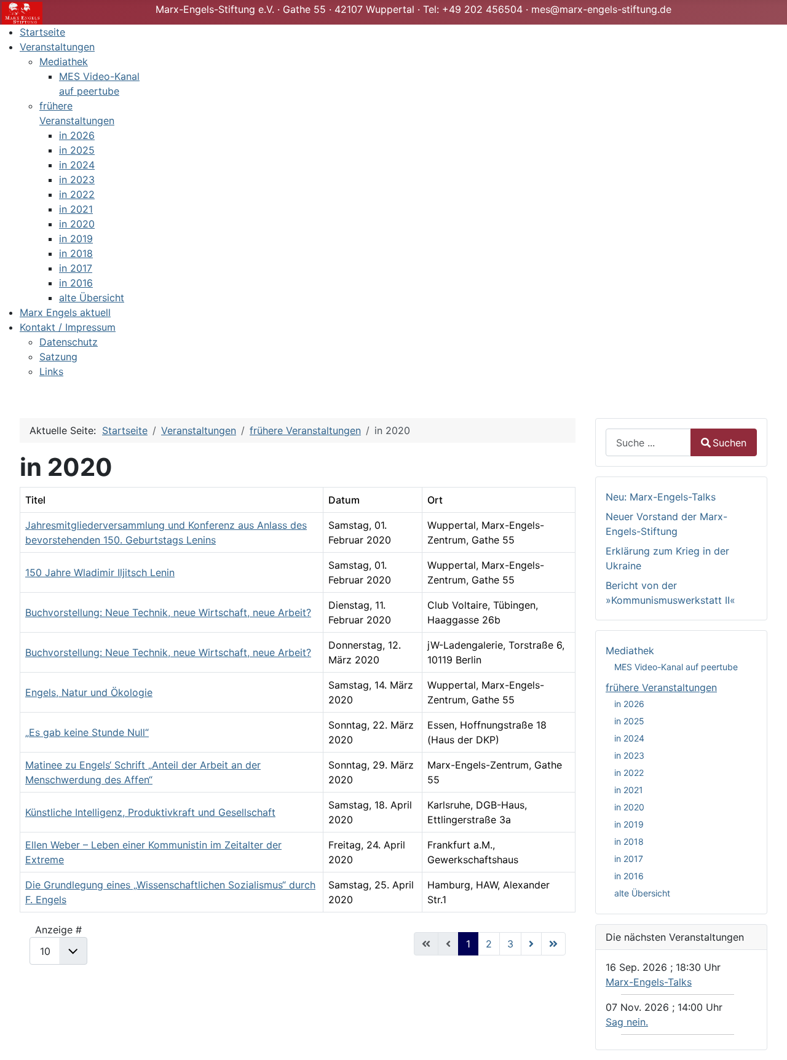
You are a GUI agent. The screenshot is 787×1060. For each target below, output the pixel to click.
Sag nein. (627, 1022)
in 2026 (629, 703)
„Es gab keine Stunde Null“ (87, 732)
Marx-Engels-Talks (649, 982)
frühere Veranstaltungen (661, 687)
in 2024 (629, 738)
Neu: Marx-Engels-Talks (661, 497)
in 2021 (628, 790)
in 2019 (629, 824)
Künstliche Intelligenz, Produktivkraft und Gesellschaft (150, 812)
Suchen (729, 443)
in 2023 (629, 755)
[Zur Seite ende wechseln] (553, 943)
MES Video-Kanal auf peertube (676, 667)
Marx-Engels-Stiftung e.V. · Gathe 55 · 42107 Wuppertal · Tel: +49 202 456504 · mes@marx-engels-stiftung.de (413, 9)
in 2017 (628, 858)
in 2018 (629, 841)
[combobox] (648, 442)
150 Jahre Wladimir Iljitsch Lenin (100, 572)
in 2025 (629, 721)
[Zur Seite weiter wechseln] (531, 943)
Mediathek (630, 650)
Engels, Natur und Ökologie (88, 692)
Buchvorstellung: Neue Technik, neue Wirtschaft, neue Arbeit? (168, 612)
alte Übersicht (642, 893)
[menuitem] (42, 32)
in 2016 (629, 876)
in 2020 (629, 807)
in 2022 (629, 772)
